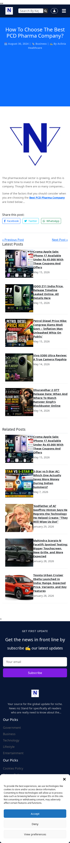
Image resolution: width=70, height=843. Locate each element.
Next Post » (60, 240)
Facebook (12, 221)
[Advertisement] (35, 74)
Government (12, 728)
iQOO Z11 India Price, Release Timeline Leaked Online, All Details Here (48, 292)
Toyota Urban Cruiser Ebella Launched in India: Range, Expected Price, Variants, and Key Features (50, 583)
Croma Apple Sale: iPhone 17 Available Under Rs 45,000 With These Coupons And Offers (48, 259)
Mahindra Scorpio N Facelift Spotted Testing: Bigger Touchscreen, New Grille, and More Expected (50, 548)
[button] (64, 779)
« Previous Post (13, 240)
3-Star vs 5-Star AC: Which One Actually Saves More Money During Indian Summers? (47, 479)
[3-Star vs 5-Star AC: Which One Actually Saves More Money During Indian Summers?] (19, 483)
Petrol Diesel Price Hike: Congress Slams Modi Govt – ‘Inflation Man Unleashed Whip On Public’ (50, 328)
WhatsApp (52, 221)
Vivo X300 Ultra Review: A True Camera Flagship (50, 357)
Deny (35, 824)
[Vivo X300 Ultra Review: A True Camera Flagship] (19, 367)
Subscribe (35, 673)
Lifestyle (9, 747)
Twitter (32, 221)
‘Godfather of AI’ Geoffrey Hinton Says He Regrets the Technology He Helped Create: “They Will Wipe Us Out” (50, 513)
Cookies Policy (13, 768)
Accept (35, 814)
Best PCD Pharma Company (47, 197)
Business (41, 43)
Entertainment (13, 753)
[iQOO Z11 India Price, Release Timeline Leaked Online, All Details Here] (19, 298)
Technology (11, 740)
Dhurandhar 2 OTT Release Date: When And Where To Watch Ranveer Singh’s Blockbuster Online (50, 397)
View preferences (35, 834)
